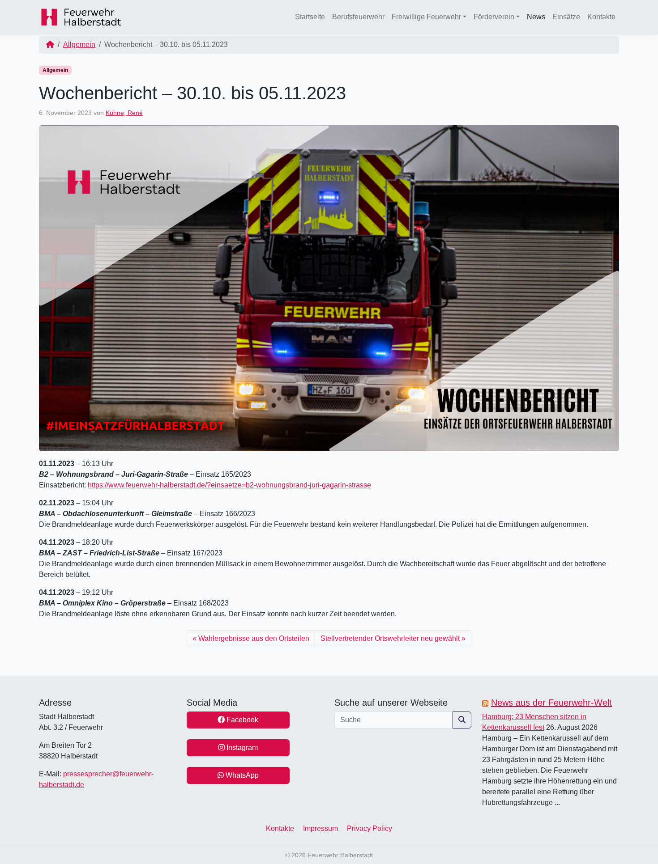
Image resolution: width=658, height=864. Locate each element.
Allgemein (79, 44)
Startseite (310, 17)
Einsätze (566, 17)
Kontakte (601, 17)
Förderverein (494, 17)
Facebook (241, 720)
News (536, 17)
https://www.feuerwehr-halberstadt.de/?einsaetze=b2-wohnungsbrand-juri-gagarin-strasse (229, 485)
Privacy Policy (369, 828)
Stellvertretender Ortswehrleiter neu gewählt (390, 638)
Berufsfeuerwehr (358, 17)
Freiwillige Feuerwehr (426, 17)
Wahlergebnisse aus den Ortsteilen (253, 638)
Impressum (320, 828)
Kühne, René (124, 112)
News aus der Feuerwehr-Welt (551, 702)
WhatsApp (241, 775)
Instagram (241, 747)
